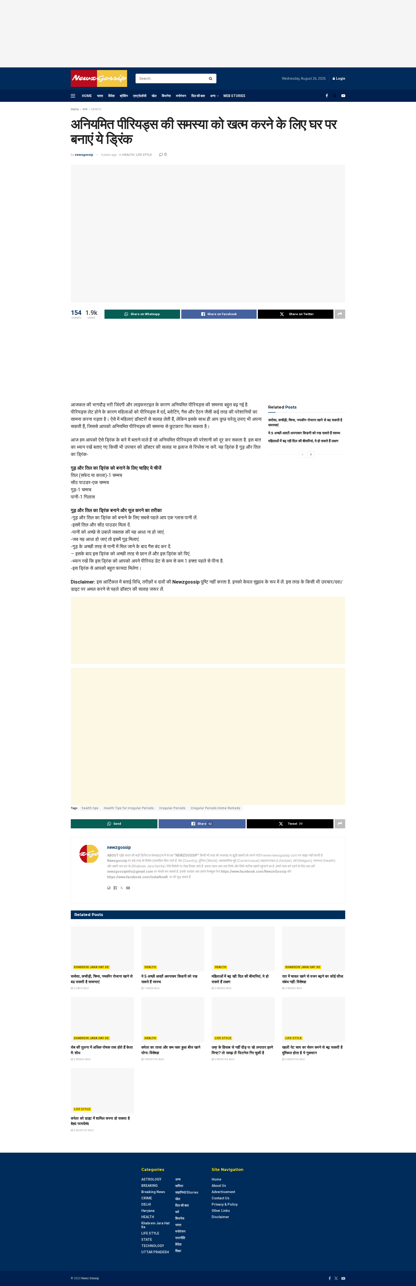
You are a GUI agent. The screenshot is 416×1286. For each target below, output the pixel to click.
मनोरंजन (181, 96)
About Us (219, 1186)
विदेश (111, 96)
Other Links (221, 1211)
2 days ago (81, 988)
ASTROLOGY (151, 1179)
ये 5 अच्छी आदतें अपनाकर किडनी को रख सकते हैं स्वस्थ (304, 433)
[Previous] (302, 454)
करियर (179, 1186)
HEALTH (96, 109)
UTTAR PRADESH (155, 1252)
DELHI (146, 1204)
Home (87, 96)
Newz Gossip (90, 1278)
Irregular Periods (172, 808)
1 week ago (151, 988)
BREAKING (149, 1186)
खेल (154, 96)
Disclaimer (220, 1217)
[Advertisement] (208, 33)
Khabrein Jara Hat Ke (91, 967)
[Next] (311, 454)
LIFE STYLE (144, 154)
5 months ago (224, 1059)
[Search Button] (211, 78)
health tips (90, 808)
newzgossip (84, 154)
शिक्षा (178, 1251)
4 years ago (109, 154)
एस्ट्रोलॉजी (139, 96)
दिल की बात (198, 96)
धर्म (177, 1212)
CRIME (146, 1198)
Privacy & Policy (225, 1204)
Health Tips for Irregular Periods (129, 808)
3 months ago (153, 1059)
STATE (146, 1239)
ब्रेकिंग (124, 96)
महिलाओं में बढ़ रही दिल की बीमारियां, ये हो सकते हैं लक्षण (303, 441)
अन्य (212, 96)
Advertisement (223, 1192)
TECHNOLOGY (152, 1246)
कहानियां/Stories (186, 1192)
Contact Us (220, 1198)
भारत (100, 96)
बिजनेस (166, 96)
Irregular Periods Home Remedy (215, 808)
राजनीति (180, 1238)
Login (340, 78)
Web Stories (234, 96)
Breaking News (153, 1192)
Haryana (148, 1211)
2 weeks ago (223, 988)
